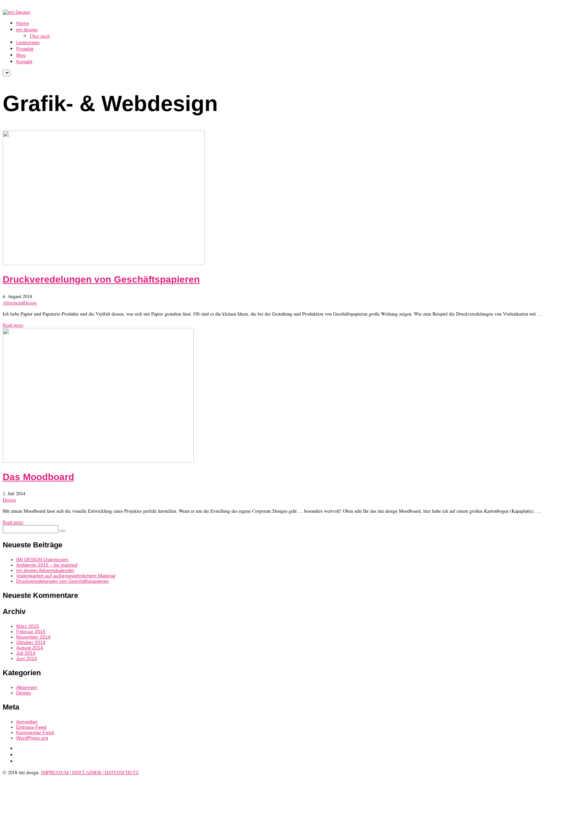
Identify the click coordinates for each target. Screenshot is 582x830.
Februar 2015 (30, 631)
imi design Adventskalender (45, 570)
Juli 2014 (25, 653)
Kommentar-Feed (35, 732)
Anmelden (27, 721)
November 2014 (33, 637)
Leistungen (28, 42)
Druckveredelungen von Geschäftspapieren (101, 279)
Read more (13, 325)
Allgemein (13, 302)
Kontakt (24, 61)
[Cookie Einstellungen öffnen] (53, 824)
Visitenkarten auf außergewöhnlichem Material (65, 575)
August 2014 (29, 647)
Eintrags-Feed (31, 727)
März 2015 (27, 626)
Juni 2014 (26, 658)
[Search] (62, 531)
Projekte (25, 48)
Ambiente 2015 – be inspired (46, 565)
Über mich (40, 36)
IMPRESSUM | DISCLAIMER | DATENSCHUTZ (90, 772)
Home (22, 23)
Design (30, 302)
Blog (21, 55)
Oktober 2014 (30, 642)
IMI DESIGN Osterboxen (42, 559)
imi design (27, 29)
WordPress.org (32, 738)
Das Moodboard (38, 477)
